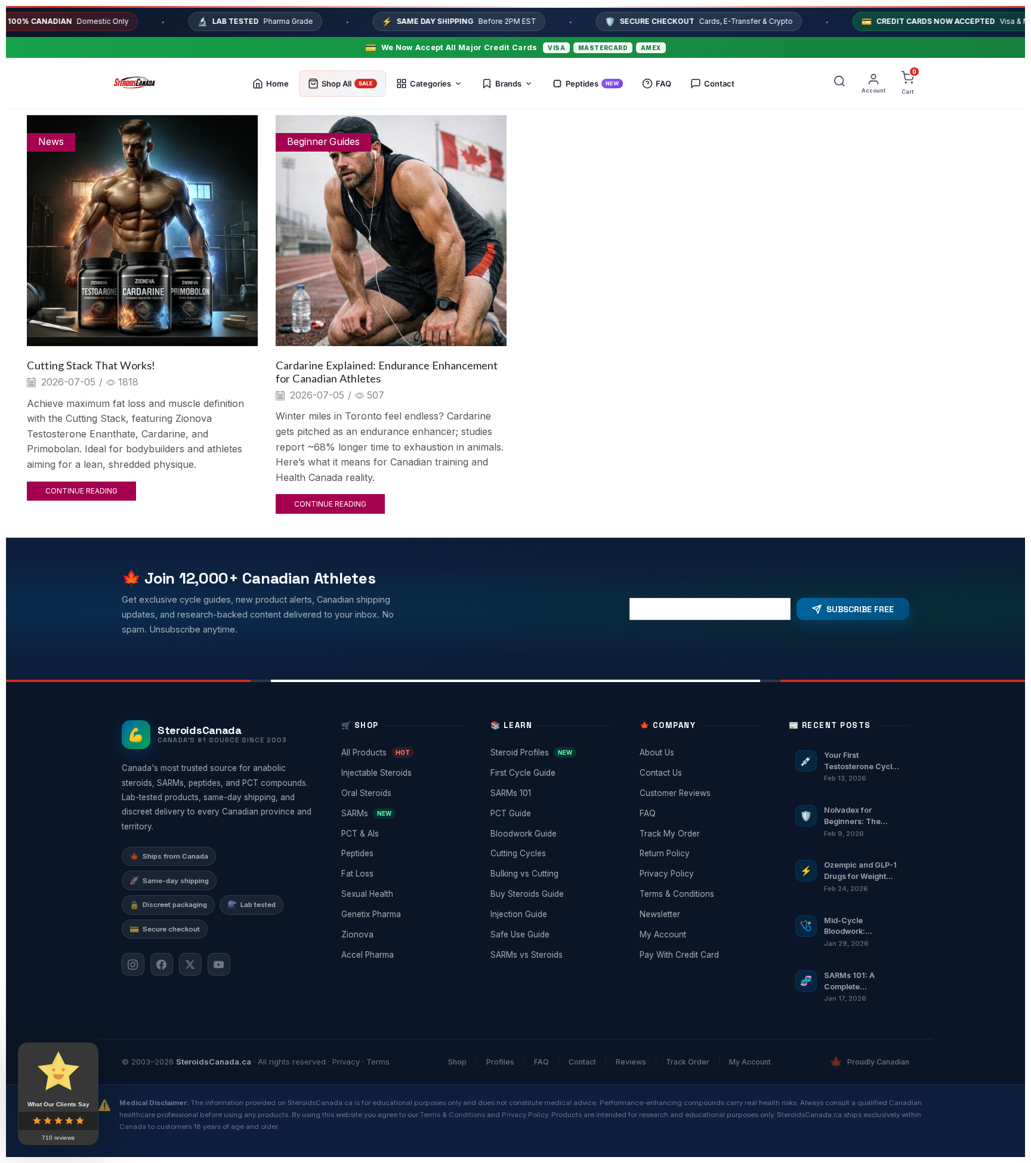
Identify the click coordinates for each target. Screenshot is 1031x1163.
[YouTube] (219, 964)
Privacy (346, 1061)
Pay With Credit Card (699, 955)
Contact (582, 1061)
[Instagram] (133, 964)
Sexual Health (400, 894)
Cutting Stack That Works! (91, 365)
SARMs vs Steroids (549, 955)
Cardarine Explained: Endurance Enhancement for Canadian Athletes (387, 372)
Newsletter (699, 914)
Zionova (400, 934)
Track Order (687, 1061)
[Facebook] (161, 964)
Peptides (400, 853)
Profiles (500, 1061)
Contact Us (699, 773)
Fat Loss (400, 873)
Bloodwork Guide (549, 833)
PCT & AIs (400, 833)
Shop (457, 1061)
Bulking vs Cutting (549, 873)
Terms (378, 1061)
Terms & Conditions (699, 894)
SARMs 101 (549, 793)
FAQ (699, 813)
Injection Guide (549, 914)
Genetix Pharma (400, 914)
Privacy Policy (699, 873)
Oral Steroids (400, 793)
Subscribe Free (860, 609)
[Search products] (839, 83)
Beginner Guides (323, 141)
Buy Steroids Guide (549, 894)
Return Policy (699, 853)
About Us (699, 752)
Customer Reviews (699, 793)
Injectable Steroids (400, 773)
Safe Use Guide (549, 934)
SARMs (400, 813)
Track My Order (699, 833)
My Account (699, 934)
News (51, 141)
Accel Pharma (400, 955)
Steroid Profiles (549, 752)
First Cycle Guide (549, 773)
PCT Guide (549, 813)
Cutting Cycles (549, 853)
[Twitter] (190, 964)
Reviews (631, 1061)
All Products (400, 752)
